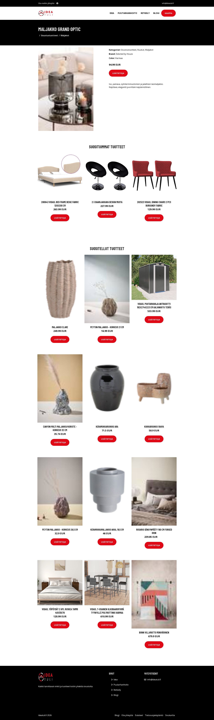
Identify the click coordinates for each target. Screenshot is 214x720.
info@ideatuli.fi (168, 3)
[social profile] (57, 3)
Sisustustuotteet (49, 35)
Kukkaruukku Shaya (154, 426)
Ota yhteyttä (127, 715)
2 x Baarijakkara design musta (107, 202)
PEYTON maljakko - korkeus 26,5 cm (60, 529)
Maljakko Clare (60, 327)
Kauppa (168, 13)
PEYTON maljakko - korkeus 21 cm (107, 327)
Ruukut (140, 49)
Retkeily (145, 13)
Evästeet (139, 715)
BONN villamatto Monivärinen (154, 632)
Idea (112, 13)
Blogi (156, 13)
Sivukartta (170, 715)
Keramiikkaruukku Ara (107, 426)
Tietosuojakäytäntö (154, 715)
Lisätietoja (118, 73)
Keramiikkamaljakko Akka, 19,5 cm (107, 529)
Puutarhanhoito (127, 13)
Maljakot (65, 35)
